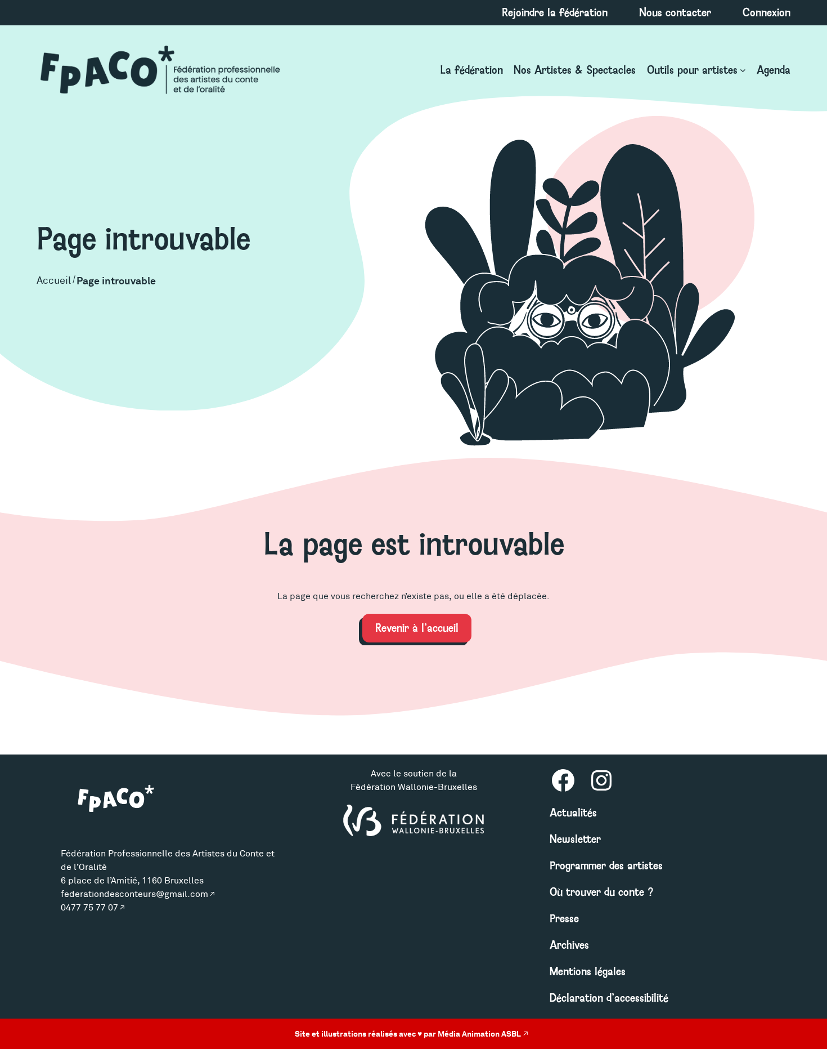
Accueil (54, 280)
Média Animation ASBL (479, 1034)
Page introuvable (116, 280)
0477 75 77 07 (89, 907)
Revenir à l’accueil (417, 628)
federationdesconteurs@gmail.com (134, 894)
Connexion (766, 12)
